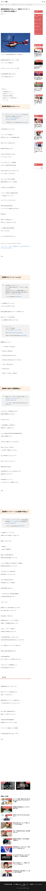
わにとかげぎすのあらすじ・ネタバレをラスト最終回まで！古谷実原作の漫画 (21, 855)
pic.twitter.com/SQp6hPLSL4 (16, 332)
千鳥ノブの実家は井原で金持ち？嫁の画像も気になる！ (21, 831)
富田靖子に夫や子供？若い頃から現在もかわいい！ (21, 815)
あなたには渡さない (39, 72)
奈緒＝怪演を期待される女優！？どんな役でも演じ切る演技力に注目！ (38, 126)
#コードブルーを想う (17, 329)
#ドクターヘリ (18, 398)
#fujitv (8, 398)
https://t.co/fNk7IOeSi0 (11, 117)
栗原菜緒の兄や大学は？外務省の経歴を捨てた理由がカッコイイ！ (38, 55)
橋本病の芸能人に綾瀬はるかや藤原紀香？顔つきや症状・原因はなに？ (38, 102)
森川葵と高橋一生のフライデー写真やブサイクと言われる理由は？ (21, 823)
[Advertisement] (15, 23)
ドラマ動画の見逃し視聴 (38, 16)
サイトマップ (38, 33)
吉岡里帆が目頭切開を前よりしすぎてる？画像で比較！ (21, 807)
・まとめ (5, 99)
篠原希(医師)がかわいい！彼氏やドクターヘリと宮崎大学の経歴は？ (22, 4)
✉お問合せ (37, 26)
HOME (3, 4)
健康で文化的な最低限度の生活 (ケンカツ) (7, 807)
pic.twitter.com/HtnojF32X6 (10, 119)
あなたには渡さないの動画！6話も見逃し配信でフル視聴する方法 (38, 78)
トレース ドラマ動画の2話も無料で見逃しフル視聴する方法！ (38, 67)
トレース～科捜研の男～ (39, 61)
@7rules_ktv (17, 521)
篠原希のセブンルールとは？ (8, 93)
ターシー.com (4, 1)
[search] (42, 168)
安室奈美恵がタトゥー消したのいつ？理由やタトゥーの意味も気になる (21, 847)
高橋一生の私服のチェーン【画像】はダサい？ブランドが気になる (21, 863)
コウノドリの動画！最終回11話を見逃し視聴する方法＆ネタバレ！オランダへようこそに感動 (21, 800)
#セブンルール (14, 114)
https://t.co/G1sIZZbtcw (16, 293)
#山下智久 (9, 332)
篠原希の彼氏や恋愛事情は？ (8, 95)
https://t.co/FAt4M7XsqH (10, 523)
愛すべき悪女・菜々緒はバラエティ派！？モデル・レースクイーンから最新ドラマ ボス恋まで (38, 150)
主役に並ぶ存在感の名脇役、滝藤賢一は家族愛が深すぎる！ (38, 138)
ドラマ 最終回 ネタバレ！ (38, 20)
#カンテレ (10, 293)
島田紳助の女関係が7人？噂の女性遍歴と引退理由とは (21, 839)
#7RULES (17, 117)
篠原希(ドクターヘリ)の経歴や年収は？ (9, 97)
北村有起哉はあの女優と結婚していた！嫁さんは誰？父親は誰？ (21, 871)
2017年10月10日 (24, 122)
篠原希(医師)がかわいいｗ (7, 91)
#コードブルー (12, 398)
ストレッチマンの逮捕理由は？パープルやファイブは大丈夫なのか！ (38, 90)
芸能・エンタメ (8, 4)
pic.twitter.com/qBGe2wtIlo (10, 400)
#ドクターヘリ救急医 (21, 114)
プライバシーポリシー (38, 30)
